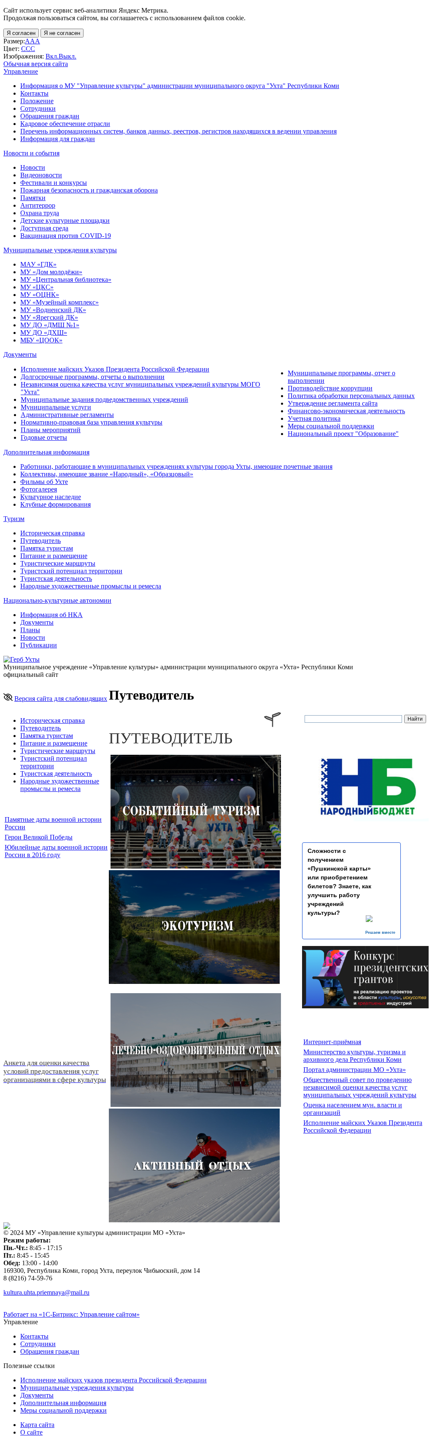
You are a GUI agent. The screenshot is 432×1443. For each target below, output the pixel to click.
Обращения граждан (49, 116)
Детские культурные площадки (65, 220)
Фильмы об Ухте (44, 481)
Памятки (33, 197)
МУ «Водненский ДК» (53, 309)
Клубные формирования (55, 504)
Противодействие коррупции (330, 388)
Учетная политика (314, 418)
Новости (32, 167)
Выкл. (67, 56)
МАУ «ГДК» (38, 264)
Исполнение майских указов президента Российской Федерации (113, 1380)
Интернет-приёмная (332, 1041)
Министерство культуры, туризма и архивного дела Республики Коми (354, 1055)
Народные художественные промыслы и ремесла (90, 586)
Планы (30, 629)
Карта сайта (37, 1424)
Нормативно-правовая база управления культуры (91, 422)
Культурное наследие (50, 496)
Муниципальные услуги (56, 407)
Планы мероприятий (51, 429)
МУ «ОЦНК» (39, 294)
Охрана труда (39, 212)
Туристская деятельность (56, 578)
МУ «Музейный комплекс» (59, 302)
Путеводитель (40, 540)
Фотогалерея (38, 489)
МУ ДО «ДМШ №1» (49, 325)
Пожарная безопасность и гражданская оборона (89, 190)
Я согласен (21, 33)
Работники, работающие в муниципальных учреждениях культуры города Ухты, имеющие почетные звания (176, 466)
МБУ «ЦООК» (41, 340)
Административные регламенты (67, 414)
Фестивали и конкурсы (53, 182)
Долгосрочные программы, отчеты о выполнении (93, 376)
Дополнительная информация (63, 1402)
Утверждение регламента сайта (333, 403)
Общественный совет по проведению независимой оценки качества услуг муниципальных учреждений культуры (359, 1087)
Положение (37, 100)
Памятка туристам (46, 548)
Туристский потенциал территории (71, 571)
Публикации (38, 645)
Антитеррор (37, 205)
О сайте (31, 1432)
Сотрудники (38, 108)
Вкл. (52, 56)
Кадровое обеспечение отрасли (65, 123)
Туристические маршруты (57, 563)
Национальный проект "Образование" (343, 433)
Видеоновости (41, 175)
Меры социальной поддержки (331, 426)
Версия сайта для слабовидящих (60, 698)
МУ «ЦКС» (37, 287)
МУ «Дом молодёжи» (51, 271)
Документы (37, 622)
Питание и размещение (53, 555)
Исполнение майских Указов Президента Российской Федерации (115, 369)
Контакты (34, 93)
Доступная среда (44, 228)
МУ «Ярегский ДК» (49, 317)
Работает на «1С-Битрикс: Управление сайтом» (71, 1314)
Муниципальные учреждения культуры (77, 1387)
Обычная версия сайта (35, 63)
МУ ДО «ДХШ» (43, 332)
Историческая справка (52, 533)
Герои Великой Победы (39, 837)
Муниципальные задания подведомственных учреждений (104, 399)
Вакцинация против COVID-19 (65, 235)
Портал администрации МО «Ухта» (354, 1069)
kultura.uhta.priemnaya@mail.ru (46, 1292)
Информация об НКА (51, 614)
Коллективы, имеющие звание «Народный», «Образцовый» (106, 474)
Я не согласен (62, 33)
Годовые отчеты (44, 437)
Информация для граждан (57, 138)
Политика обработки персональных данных (351, 395)
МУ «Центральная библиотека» (65, 279)
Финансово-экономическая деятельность (346, 410)
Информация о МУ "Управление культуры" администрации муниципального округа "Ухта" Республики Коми (179, 85)
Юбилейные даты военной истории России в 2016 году (56, 851)
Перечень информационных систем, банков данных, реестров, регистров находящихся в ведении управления (178, 131)
